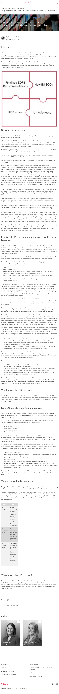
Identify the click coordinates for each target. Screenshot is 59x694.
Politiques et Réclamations (37, 673)
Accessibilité (4, 664)
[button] (56, 2)
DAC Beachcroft (6, 8)
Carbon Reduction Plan (36, 676)
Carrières (3, 668)
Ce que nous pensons (18, 8)
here (24, 200)
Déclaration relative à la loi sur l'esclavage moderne (41, 669)
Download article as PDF (11, 606)
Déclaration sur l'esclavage (8, 674)
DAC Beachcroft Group (7, 671)
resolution (4, 167)
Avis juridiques (34, 664)
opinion (35, 160)
